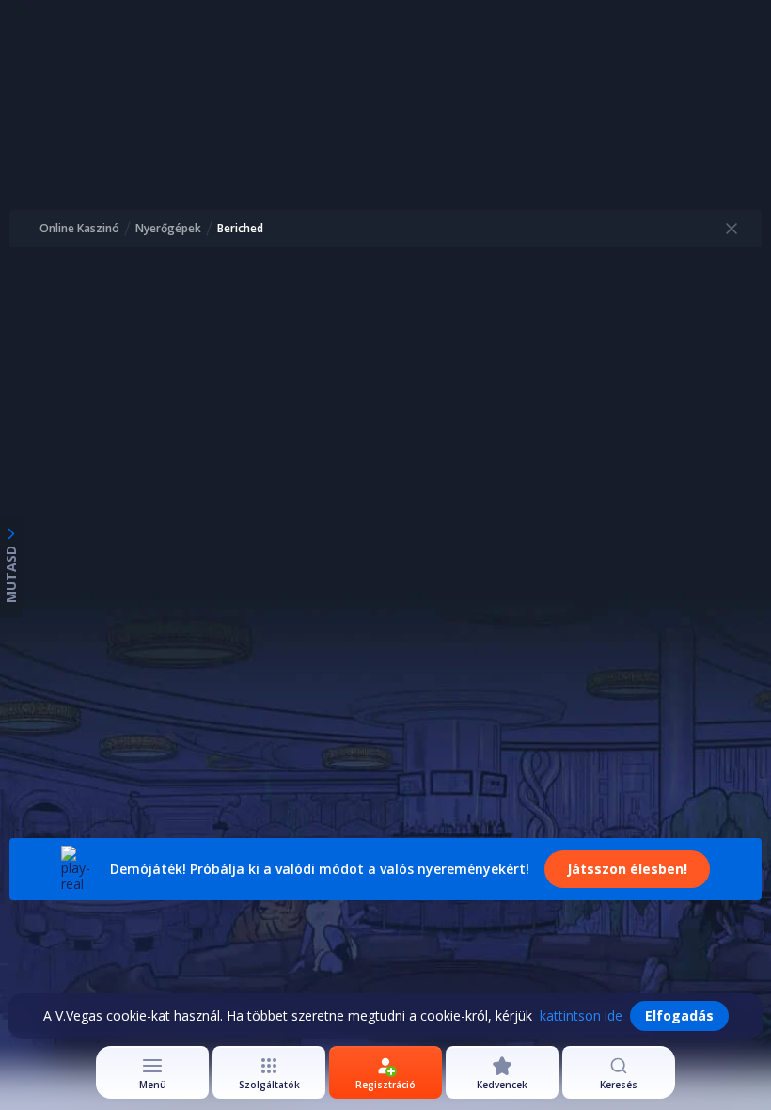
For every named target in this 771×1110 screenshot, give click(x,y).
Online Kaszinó (79, 228)
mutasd (11, 574)
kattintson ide (581, 1015)
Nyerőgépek (168, 228)
